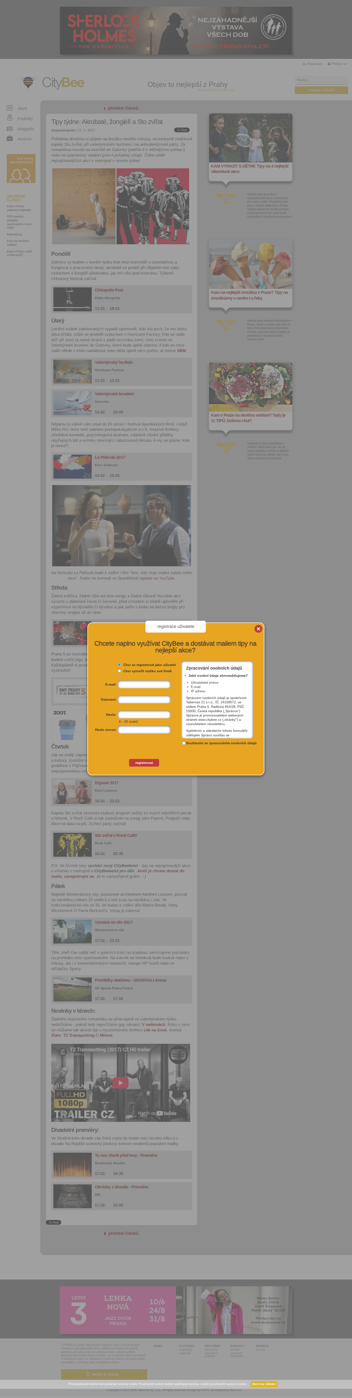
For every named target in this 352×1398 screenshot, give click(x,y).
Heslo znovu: (106, 730)
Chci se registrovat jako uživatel (149, 665)
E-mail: (111, 684)
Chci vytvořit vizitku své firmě (147, 671)
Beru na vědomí (264, 1384)
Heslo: (111, 714)
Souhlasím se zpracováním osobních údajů (221, 743)
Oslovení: (109, 699)
